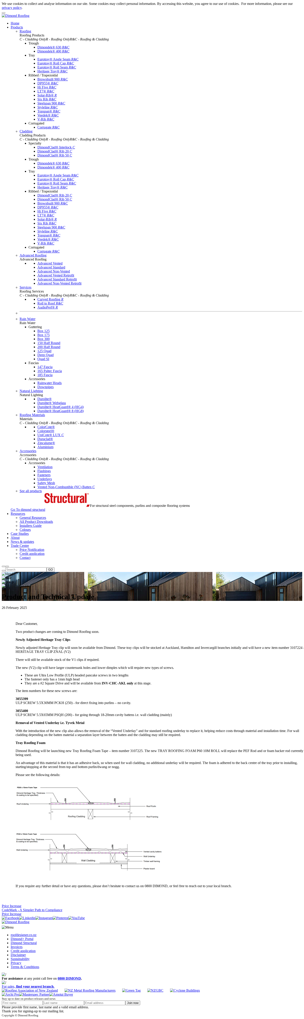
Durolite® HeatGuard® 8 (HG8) (60, 411)
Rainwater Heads (49, 383)
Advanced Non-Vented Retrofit (59, 283)
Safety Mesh (46, 483)
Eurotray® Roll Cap (55, 63)
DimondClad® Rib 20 (54, 151)
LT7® (45, 91)
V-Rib (45, 119)
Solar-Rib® (47, 95)
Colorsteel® (45, 431)
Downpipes (45, 387)
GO (50, 569)
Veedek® (48, 115)
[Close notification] (3, 13)
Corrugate (48, 127)
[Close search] (3, 570)
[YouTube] (76, 918)
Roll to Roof (50, 303)
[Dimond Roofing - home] (15, 16)
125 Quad (44, 351)
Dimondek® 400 (53, 51)
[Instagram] (44, 918)
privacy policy (12, 8)
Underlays (44, 479)
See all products (31, 491)
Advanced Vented (50, 263)
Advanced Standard (51, 267)
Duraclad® (45, 439)
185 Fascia (45, 375)
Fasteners (44, 475)
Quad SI (43, 359)
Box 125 (43, 331)
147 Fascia (45, 367)
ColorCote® (46, 427)
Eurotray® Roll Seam (56, 67)
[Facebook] (10, 918)
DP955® (47, 83)
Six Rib (46, 99)
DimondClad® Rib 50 (54, 155)
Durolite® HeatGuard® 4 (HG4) (60, 407)
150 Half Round (48, 343)
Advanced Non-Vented (53, 271)
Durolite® (44, 399)
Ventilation (45, 467)
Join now (132, 1003)
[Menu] (7, 566)
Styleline (47, 107)
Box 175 (43, 335)
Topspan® (48, 111)
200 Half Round (48, 347)
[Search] (3, 566)
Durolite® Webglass (51, 403)
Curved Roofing (50, 299)
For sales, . (28, 986)
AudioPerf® (47, 307)
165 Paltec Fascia (49, 371)
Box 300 (43, 339)
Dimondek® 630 (53, 47)
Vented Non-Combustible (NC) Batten (66, 487)
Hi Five (46, 87)
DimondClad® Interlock (56, 147)
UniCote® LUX (50, 435)
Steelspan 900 (51, 103)
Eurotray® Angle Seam (58, 59)
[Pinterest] (60, 918)
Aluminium (45, 447)
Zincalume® (46, 443)
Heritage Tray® (52, 71)
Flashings (44, 471)
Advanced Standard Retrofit (57, 279)
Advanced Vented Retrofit (55, 275)
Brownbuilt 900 (52, 79)
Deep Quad (45, 355)
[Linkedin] (27, 918)
